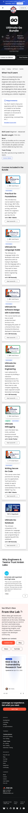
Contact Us (23, 8)
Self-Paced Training (7, 736)
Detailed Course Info (10, 122)
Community (6, 767)
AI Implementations (7, 726)
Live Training (6, 738)
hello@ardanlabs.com (8, 793)
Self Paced (15, 69)
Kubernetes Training (8, 747)
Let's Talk (14, 709)
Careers (5, 779)
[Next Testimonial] (25, 595)
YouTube (17, 649)
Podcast (5, 761)
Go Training (6, 743)
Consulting (5, 722)
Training (9, 69)
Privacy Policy (15, 802)
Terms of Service (22, 802)
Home (3, 69)
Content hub (8, 643)
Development (6, 720)
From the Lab (11, 612)
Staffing (5, 724)
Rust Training (6, 745)
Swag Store (6, 765)
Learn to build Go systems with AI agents (15, 2)
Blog (20, 643)
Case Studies (6, 781)
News (6, 649)
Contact (5, 776)
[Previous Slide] (21, 693)
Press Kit (5, 783)
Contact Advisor (7, 158)
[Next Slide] (23, 693)
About (4, 774)
